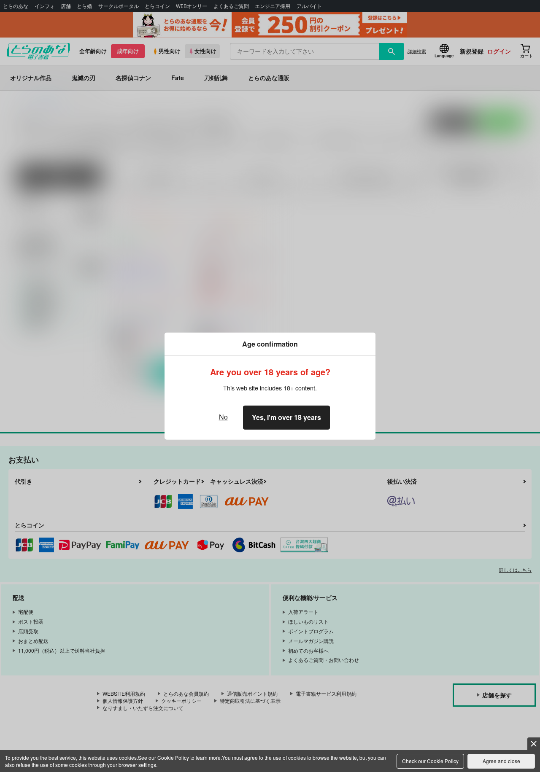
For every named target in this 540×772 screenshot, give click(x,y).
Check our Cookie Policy (430, 760)
